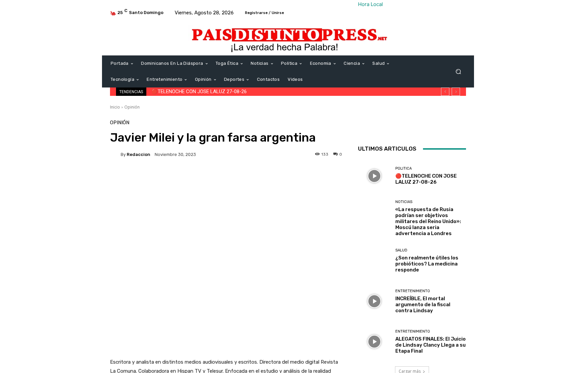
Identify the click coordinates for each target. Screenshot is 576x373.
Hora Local (370, 4)
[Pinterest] (436, 127)
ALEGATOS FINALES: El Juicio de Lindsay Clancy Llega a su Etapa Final (430, 345)
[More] (328, 177)
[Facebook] (406, 127)
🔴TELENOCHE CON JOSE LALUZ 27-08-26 (199, 91)
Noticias (403, 202)
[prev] (445, 91)
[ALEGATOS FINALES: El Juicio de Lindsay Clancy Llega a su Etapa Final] (374, 342)
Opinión (132, 107)
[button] (458, 71)
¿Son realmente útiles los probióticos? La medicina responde (426, 264)
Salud (401, 250)
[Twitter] (421, 127)
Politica (403, 168)
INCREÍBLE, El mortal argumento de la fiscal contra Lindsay (422, 305)
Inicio (115, 107)
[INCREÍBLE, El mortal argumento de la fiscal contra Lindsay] (374, 301)
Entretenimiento (412, 291)
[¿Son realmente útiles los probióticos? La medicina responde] (374, 260)
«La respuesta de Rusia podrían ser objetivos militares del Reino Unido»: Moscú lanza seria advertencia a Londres (428, 221)
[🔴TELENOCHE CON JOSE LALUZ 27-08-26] (374, 176)
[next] (456, 91)
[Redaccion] (115, 154)
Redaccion (138, 154)
